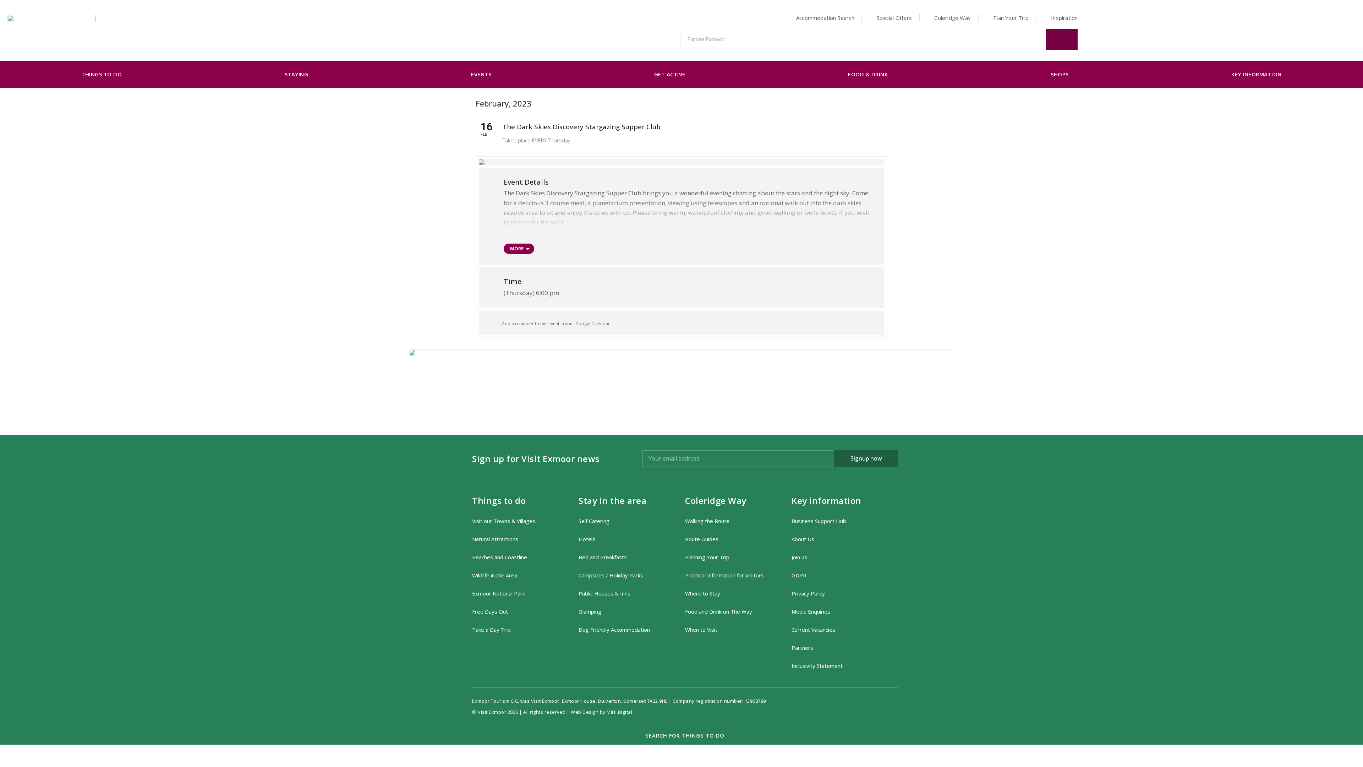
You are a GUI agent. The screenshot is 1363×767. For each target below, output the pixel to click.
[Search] (1062, 39)
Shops (1060, 74)
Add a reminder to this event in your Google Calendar (556, 324)
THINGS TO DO (101, 74)
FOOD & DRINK (868, 74)
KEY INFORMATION (1256, 74)
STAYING (296, 74)
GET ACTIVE (669, 74)
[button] (681, 736)
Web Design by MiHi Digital (602, 712)
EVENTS (481, 74)
